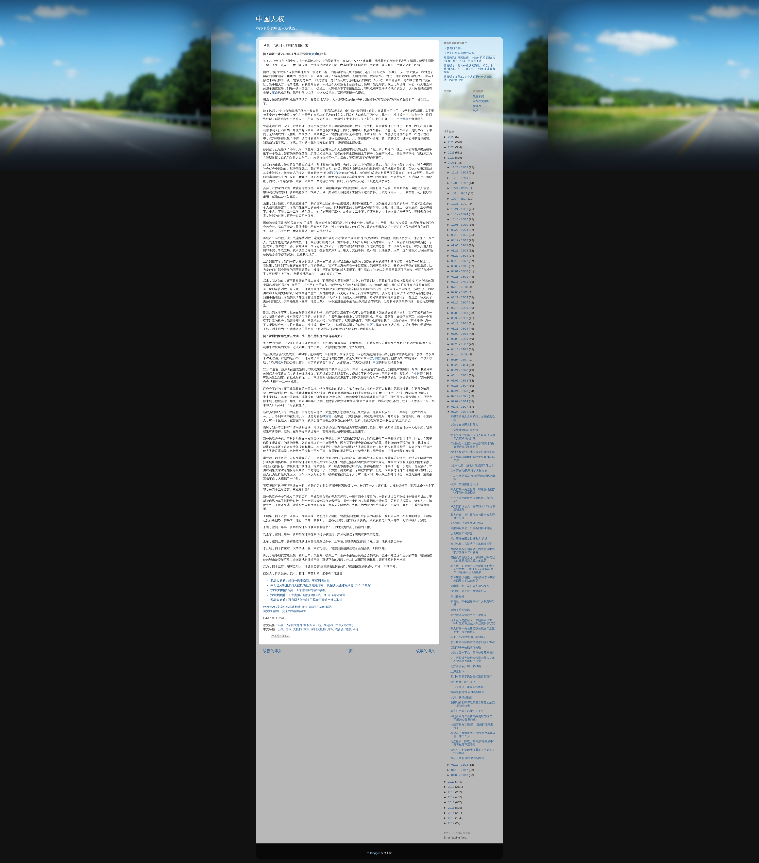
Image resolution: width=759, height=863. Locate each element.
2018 (451, 792)
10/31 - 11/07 (459, 203)
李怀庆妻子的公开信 (462, 681)
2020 (451, 781)
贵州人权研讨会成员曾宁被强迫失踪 (472, 451)
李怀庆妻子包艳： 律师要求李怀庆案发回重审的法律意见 (473, 579)
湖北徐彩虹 (457, 596)
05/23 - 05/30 (460, 323)
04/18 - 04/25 (460, 349)
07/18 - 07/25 (460, 281)
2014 (451, 812)
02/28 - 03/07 (460, 385)
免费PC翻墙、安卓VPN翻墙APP (284, 611)
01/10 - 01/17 (460, 770)
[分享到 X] (280, 636)
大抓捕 (312, 54)
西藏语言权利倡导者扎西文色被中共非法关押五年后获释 (472, 551)
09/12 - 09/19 (460, 240)
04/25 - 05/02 (460, 344)
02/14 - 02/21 (460, 396)
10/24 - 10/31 (460, 209)
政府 (281, 362)
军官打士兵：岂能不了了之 (467, 710)
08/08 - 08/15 (460, 266)
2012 (451, 823)
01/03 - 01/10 (460, 775)
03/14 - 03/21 (460, 375)
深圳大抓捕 (318, 629)
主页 (349, 651)
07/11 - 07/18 (459, 286)
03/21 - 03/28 (460, 370)
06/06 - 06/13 (460, 313)
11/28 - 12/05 (459, 188)
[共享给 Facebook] (284, 636)
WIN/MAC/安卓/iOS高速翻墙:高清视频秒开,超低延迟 (297, 607)
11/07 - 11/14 (459, 198)
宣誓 (328, 416)
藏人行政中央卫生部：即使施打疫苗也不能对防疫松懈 (472, 491)
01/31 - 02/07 (460, 406)
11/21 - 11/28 (459, 193)
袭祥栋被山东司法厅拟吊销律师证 (471, 543)
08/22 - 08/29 (460, 255)
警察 (405, 119)
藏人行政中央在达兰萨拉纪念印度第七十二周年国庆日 (472, 630)
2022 (451, 157)
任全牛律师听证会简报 (464, 430)
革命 (275, 92)
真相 (330, 629)
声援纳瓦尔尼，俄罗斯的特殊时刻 (471, 528)
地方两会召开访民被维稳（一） (469, 666)
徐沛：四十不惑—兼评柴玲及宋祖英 (472, 652)
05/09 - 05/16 (460, 333)
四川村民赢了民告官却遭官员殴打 (471, 676)
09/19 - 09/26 (460, 235)
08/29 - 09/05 (460, 250)
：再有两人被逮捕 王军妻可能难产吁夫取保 (306, 599)
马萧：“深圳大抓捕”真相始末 (296, 625)
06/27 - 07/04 (460, 297)
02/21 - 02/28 (460, 391)
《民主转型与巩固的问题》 (460, 53)
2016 (451, 802)
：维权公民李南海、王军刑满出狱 (300, 580)
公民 (281, 629)
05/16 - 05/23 (460, 328)
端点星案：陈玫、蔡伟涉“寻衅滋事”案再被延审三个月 (472, 743)
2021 (451, 162)
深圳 (306, 629)
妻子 (367, 541)
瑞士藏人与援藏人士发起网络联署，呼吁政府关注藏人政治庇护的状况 (472, 622)
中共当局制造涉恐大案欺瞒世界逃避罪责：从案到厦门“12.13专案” (320, 585)
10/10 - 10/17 (460, 219)
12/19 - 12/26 (460, 172)
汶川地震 (376, 358)
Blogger (375, 853)
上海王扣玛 (457, 671)
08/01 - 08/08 (460, 271)
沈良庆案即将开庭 (461, 533)
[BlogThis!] (277, 636)
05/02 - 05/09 (460, 338)
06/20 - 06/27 (460, 302)
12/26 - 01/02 (460, 167)
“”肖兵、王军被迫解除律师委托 (298, 590)
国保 (288, 629)
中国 (376, 362)
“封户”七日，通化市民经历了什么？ (472, 465)
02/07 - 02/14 (460, 401)
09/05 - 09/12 (460, 245)
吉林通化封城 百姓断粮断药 (467, 692)
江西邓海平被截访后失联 (465, 647)
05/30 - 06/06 (460, 318)
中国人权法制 (344, 625)
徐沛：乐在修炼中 (461, 609)
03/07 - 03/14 (460, 380)
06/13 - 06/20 (460, 307)
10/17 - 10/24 (460, 214)
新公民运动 (325, 625)
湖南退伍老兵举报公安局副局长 (469, 585)
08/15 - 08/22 (460, 261)
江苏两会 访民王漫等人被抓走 (468, 470)
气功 (476, 110)
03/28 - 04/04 (460, 365)
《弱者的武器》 (453, 48)
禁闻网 (477, 106)
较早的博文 (425, 651)
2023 (451, 152)
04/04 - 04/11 (459, 359)
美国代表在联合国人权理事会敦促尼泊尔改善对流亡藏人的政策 (472, 559)
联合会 (336, 172)
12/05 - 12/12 (460, 183)
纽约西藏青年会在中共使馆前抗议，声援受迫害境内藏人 (472, 718)
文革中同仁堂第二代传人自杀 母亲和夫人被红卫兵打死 (473, 437)
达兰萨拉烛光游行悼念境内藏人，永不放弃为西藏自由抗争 (472, 659)
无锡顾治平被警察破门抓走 (467, 523)
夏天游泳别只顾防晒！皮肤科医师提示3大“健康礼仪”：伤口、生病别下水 (469, 59)
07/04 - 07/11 (459, 292)
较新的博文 (272, 651)
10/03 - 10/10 (460, 224)
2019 (451, 786)
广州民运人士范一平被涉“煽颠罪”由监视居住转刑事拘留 (472, 445)
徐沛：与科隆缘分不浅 (464, 484)
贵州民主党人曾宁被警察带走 (468, 591)
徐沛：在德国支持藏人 (464, 424)
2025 (451, 142)
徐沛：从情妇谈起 (461, 697)
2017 (451, 797)
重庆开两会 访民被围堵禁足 (467, 758)
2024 (451, 147)
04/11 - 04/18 (459, 354)
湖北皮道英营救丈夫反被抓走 (468, 615)
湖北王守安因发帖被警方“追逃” (469, 538)
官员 (358, 466)
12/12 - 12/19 (460, 177)
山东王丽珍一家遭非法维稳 (467, 687)
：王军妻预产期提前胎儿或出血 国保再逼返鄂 (307, 595)
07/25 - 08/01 (460, 276)
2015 (451, 807)
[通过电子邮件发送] (273, 636)
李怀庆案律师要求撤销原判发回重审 (472, 642)
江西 (370, 324)
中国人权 (270, 19)
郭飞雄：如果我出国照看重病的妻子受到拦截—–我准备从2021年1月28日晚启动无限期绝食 (472, 569)
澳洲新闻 (478, 96)
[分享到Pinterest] (288, 636)
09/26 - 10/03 (460, 229)
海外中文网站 (481, 101)
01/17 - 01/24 (460, 764)
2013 (451, 818)
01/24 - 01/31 (460, 411)
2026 (451, 137)
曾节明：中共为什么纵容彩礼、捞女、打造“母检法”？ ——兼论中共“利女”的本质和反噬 (470, 68)
